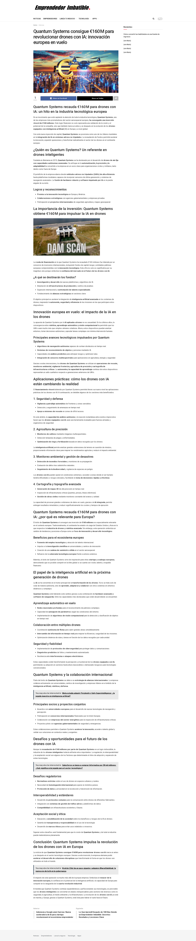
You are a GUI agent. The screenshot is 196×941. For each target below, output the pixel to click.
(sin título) (127, 41)
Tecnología (84, 19)
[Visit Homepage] (61, 8)
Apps (94, 19)
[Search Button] (153, 19)
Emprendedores (50, 19)
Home (35, 25)
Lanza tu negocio (67, 19)
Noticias (37, 19)
